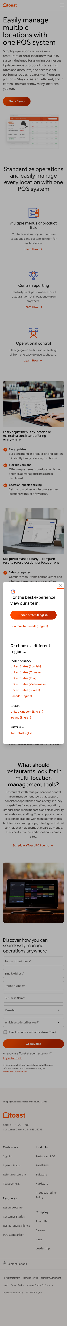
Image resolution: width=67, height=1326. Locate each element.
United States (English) (33, 615)
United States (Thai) (23, 678)
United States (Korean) (25, 690)
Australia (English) (22, 733)
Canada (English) (21, 696)
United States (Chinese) (26, 672)
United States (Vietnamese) (28, 684)
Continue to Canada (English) (29, 626)
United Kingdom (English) (26, 711)
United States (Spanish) (25, 666)
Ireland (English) (20, 717)
